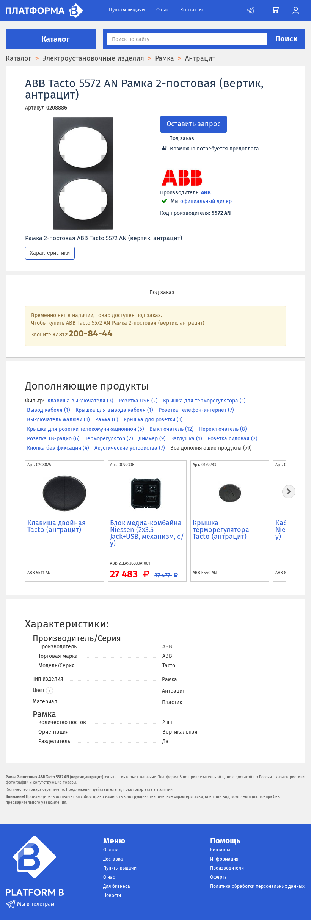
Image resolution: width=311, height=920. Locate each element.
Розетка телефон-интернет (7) (196, 410)
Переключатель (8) (223, 429)
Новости (112, 895)
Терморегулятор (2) (110, 438)
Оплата (111, 850)
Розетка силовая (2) (232, 438)
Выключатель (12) (172, 429)
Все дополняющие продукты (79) (211, 448)
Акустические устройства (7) (130, 448)
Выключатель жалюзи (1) (59, 419)
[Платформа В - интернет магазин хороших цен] (44, 10)
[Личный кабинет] (295, 10)
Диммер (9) (152, 438)
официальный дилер (206, 201)
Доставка (113, 859)
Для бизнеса (116, 886)
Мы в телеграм (35, 904)
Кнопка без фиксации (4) (59, 448)
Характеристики (50, 253)
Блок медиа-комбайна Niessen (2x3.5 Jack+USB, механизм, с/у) (147, 533)
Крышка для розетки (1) (153, 419)
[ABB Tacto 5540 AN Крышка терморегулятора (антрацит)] (230, 493)
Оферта (218, 877)
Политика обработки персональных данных (257, 886)
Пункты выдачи (127, 10)
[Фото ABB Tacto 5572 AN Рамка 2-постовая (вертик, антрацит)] (83, 174)
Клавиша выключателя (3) (81, 400)
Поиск (286, 38)
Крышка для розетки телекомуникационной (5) (86, 429)
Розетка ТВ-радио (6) (54, 438)
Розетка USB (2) (139, 400)
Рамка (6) (107, 419)
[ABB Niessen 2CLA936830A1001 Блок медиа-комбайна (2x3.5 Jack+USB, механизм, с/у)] (147, 493)
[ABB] (182, 178)
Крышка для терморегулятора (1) (204, 400)
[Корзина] (275, 9)
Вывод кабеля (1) (49, 410)
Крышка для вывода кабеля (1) (115, 410)
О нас (162, 10)
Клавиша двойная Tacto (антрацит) (56, 526)
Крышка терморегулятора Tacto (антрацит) (221, 530)
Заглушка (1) (187, 438)
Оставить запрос (193, 124)
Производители (227, 868)
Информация (224, 859)
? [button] (49, 690)
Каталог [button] (54, 39)
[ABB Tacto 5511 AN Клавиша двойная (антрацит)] (64, 493)
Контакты (191, 10)
